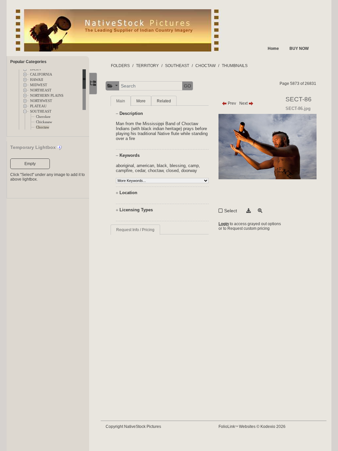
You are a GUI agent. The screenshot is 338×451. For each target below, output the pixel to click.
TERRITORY (147, 65)
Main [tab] (120, 101)
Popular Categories (28, 61)
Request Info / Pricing (135, 229)
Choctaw (42, 127)
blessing (178, 165)
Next (244, 103)
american (145, 165)
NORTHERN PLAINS (46, 95)
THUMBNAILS (235, 65)
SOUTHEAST (40, 111)
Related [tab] (164, 101)
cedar (140, 170)
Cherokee (43, 117)
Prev (231, 103)
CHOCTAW (205, 65)
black (162, 165)
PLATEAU (38, 106)
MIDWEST (38, 85)
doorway (189, 170)
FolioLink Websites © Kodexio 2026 (252, 426)
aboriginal (125, 165)
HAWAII (36, 80)
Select (230, 210)
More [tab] (141, 101)
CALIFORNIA (41, 74)
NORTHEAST (40, 90)
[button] (112, 86)
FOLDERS (120, 65)
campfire (124, 170)
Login (224, 224)
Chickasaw (44, 122)
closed (172, 170)
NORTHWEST (41, 101)
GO (187, 85)
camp (193, 165)
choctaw (155, 170)
